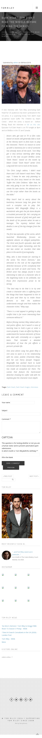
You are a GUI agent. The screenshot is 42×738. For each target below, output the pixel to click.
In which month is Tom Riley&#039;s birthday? (20, 451)
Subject (4, 410)
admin (15, 62)
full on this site (33, 124)
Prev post (8, 476)
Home (4, 32)
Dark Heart (11, 387)
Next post (34, 476)
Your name (6, 402)
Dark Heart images (23, 387)
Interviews (34, 387)
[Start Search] (12, 479)
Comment (6, 419)
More (4, 642)
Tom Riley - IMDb (8, 639)
